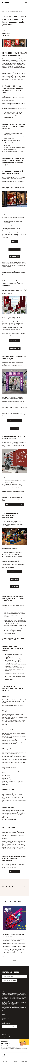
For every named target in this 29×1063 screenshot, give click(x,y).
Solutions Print (5, 1034)
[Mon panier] (21, 2)
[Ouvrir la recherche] (15, 2)
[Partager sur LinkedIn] (7, 35)
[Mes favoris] (24, 2)
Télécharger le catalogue (10, 1026)
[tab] (13, 960)
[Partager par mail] (9, 35)
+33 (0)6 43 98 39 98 (6, 1022)
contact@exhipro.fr (6, 1023)
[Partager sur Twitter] (5, 35)
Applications (5, 1037)
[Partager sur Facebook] (3, 35)
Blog (8, 8)
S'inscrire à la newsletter (10, 980)
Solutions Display (6, 1036)
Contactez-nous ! (7, 890)
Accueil (4, 8)
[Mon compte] (18, 2)
